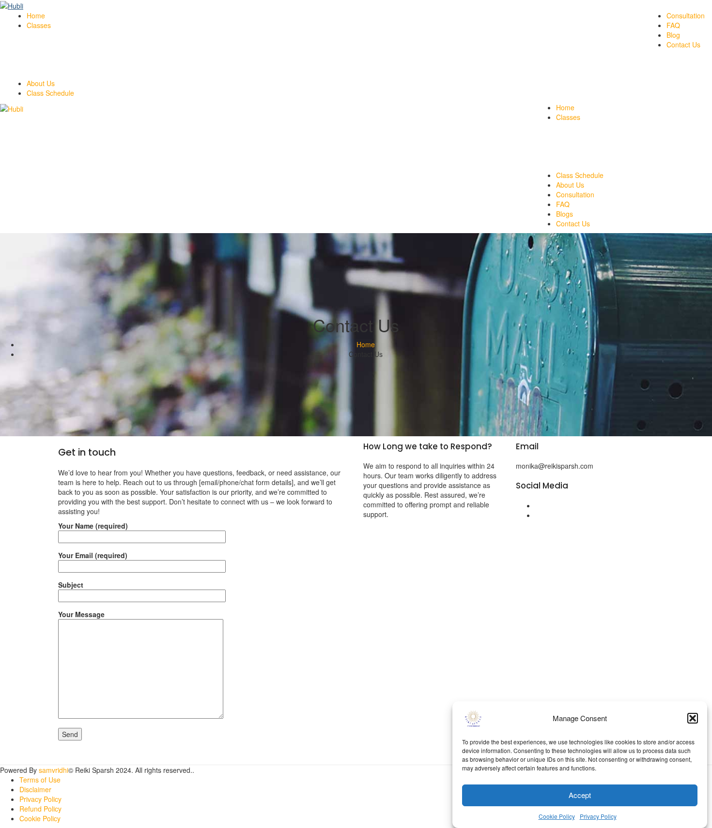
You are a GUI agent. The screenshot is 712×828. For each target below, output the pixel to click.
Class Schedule (50, 93)
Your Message (81, 614)
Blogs (564, 214)
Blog (673, 35)
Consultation (685, 15)
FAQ (673, 25)
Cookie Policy (557, 816)
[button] (692, 718)
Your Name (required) (93, 526)
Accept (580, 795)
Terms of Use (40, 779)
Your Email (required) (92, 555)
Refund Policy (40, 808)
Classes (39, 25)
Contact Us (683, 44)
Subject (70, 585)
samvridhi (53, 770)
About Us (41, 83)
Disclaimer (35, 789)
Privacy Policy (598, 816)
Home (36, 15)
